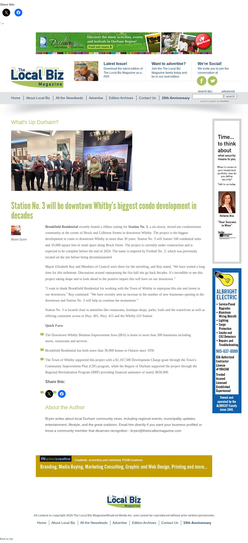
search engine (208, 101)
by (222, 101)
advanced (228, 91)
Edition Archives (121, 98)
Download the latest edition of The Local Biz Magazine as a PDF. (123, 73)
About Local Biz (38, 98)
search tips (205, 91)
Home (15, 98)
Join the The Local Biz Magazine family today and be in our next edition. (169, 73)
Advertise (96, 98)
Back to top (6, 538)
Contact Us (147, 98)
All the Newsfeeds (69, 98)
